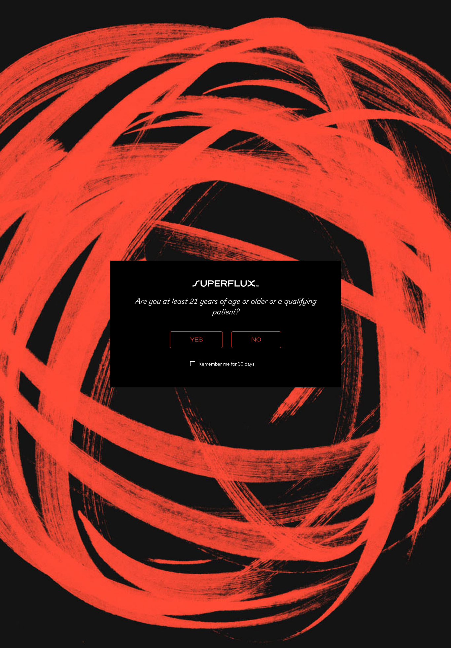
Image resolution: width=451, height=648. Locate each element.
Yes (196, 339)
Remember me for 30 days (226, 364)
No (256, 339)
